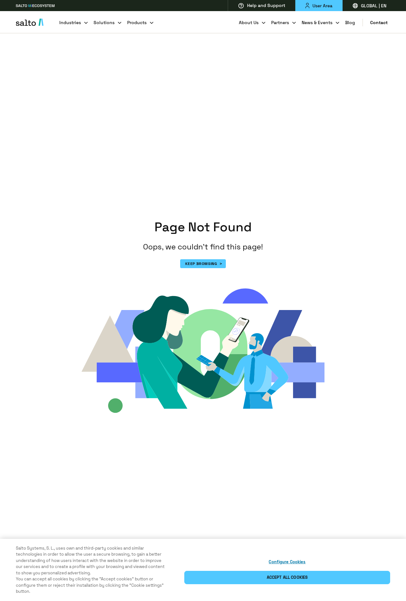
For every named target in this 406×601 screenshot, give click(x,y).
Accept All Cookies (287, 577)
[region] (203, 570)
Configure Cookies (287, 562)
